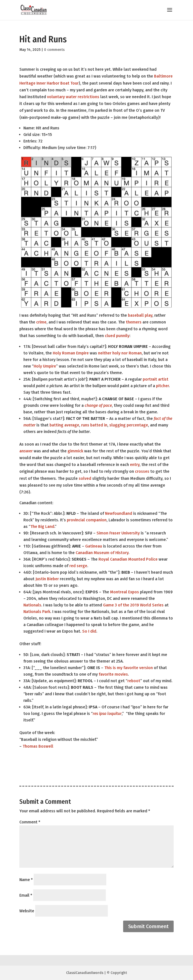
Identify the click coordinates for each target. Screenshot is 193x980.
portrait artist (155, 379)
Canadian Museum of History (102, 552)
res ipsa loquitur (107, 713)
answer (26, 451)
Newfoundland (118, 513)
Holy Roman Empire (71, 353)
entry (134, 464)
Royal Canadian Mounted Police (128, 559)
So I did (89, 631)
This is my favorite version (128, 667)
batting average (64, 425)
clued (110, 335)
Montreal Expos (124, 592)
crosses (142, 471)
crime (41, 322)
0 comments (54, 50)
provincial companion (87, 520)
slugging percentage (128, 425)
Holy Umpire (45, 366)
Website (26, 911)
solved (85, 478)
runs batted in (94, 425)
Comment (29, 822)
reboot (133, 680)
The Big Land (42, 526)
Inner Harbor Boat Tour (57, 83)
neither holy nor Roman (120, 353)
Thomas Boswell (38, 746)
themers (133, 322)
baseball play (140, 315)
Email (25, 895)
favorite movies (113, 674)
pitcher (162, 385)
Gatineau (93, 546)
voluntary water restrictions (73, 96)
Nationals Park (36, 611)
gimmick (75, 451)
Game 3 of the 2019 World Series (133, 605)
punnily (122, 335)
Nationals (32, 605)
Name (26, 879)
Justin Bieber (47, 578)
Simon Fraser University (118, 533)
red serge (78, 565)
